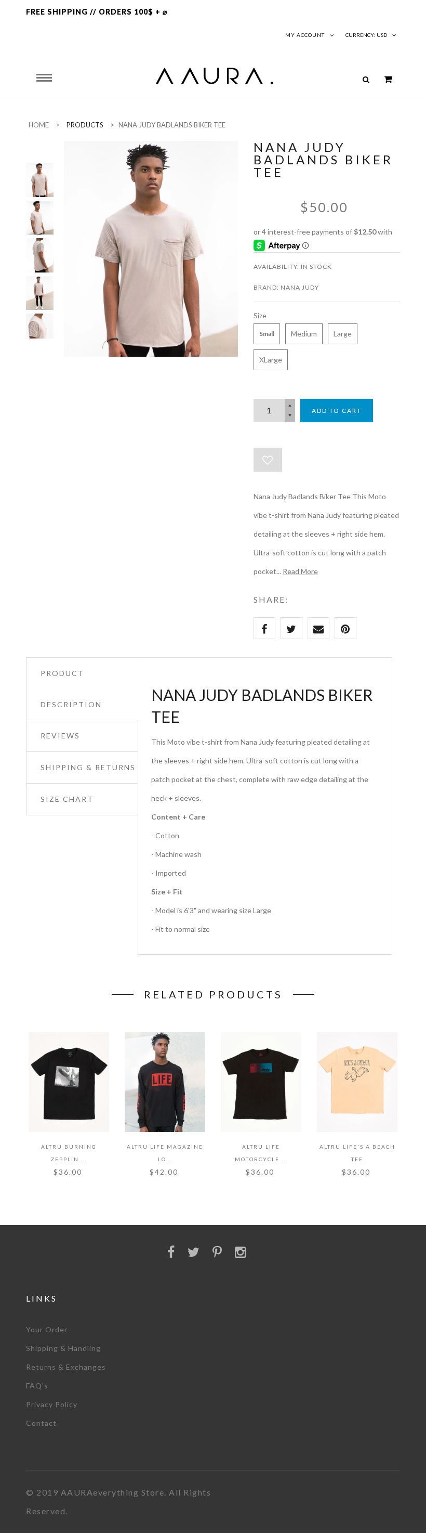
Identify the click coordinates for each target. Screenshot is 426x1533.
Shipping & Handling (63, 1348)
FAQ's (37, 1385)
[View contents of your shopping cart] (388, 79)
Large (343, 333)
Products (84, 125)
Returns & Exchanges (66, 1366)
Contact (41, 1423)
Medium (304, 333)
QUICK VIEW (65, 1111)
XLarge (270, 359)
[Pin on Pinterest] (345, 628)
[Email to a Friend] (318, 628)
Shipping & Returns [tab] (88, 767)
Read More (300, 571)
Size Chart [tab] (67, 799)
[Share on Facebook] (264, 628)
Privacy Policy (51, 1404)
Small (266, 333)
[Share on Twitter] (291, 628)
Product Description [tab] (71, 689)
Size (260, 315)
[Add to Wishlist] (268, 460)
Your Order (47, 1329)
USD (382, 35)
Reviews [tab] (60, 735)
